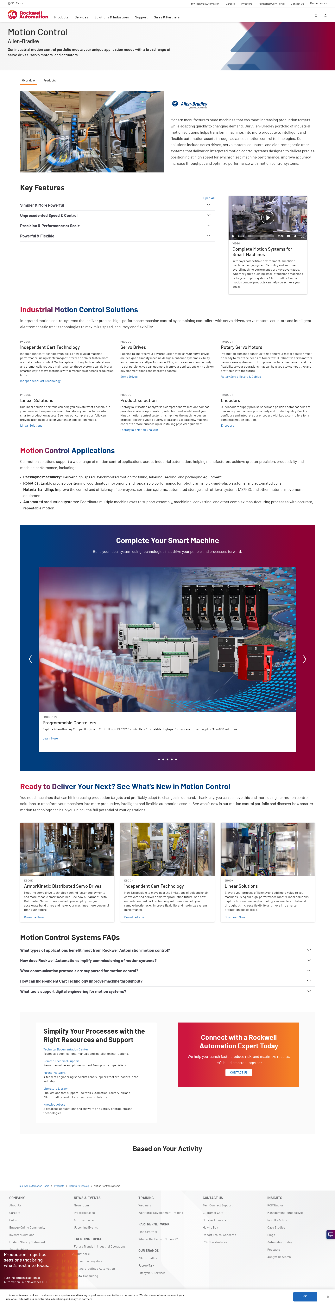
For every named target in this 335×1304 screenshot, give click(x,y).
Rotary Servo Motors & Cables (241, 376)
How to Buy (210, 1227)
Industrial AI (82, 1254)
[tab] (159, 759)
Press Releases (84, 1212)
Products (61, 17)
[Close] (328, 1296)
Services (81, 17)
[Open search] (316, 16)
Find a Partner (147, 1231)
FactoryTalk (146, 1265)
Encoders (227, 425)
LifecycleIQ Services (152, 1273)
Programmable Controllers (57, 569)
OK (305, 1296)
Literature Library (55, 1088)
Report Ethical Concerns (219, 1234)
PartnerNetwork (54, 1072)
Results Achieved (279, 1220)
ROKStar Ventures (215, 1242)
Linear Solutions (31, 425)
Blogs (271, 1234)
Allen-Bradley (147, 1258)
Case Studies (276, 1227)
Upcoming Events (86, 1227)
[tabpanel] (167, 627)
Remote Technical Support (61, 1061)
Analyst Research (279, 1257)
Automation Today (279, 1242)
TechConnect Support (218, 1205)
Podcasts (273, 1249)
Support (141, 17)
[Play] (233, 236)
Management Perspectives (285, 1212)
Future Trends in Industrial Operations (100, 1246)
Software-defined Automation (94, 1268)
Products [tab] (49, 80)
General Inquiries (214, 1220)
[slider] (261, 236)
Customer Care (213, 1212)
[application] (268, 218)
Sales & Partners (167, 17)
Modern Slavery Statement (27, 1242)
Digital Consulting (86, 1276)
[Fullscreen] (302, 236)
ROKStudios (275, 1205)
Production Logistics (88, 1261)
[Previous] (30, 660)
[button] (267, 218)
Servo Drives (129, 376)
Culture (14, 1220)
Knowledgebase (54, 1104)
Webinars (144, 1205)
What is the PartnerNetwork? (158, 1239)
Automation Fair (85, 1220)
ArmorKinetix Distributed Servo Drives (46, 825)
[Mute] (295, 236)
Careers (14, 1212)
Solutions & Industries (111, 17)
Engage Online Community (27, 1227)
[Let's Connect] (330, 1234)
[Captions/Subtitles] (288, 236)
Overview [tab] (28, 80)
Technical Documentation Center (65, 1049)
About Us (15, 1205)
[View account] (325, 16)
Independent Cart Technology (40, 381)
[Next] (304, 660)
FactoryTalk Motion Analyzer (139, 429)
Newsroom (81, 1205)
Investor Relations (21, 1234)
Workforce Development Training (160, 1212)
